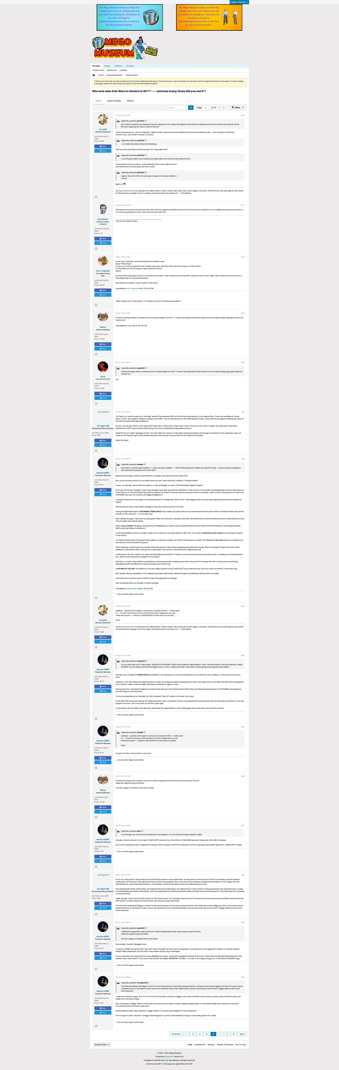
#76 (243, 115)
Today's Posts (98, 70)
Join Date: (98, 136)
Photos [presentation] (130, 101)
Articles (118, 66)
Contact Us (199, 1044)
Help (190, 1044)
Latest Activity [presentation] (114, 101)
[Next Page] (223, 107)
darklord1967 (132, 588)
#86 (243, 776)
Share (104, 146)
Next (242, 1034)
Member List (112, 70)
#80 (243, 362)
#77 (243, 205)
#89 (243, 922)
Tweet (104, 151)
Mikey (129, 325)
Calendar (123, 70)
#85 (243, 727)
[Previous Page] (219, 107)
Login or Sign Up (238, 2)
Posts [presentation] (98, 101)
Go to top (240, 1044)
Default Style (100, 1044)
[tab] (98, 101)
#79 (243, 313)
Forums (96, 66)
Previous (176, 1034)
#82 (243, 459)
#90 (243, 977)
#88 (243, 875)
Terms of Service (225, 1044)
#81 (243, 412)
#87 (243, 825)
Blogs (107, 66)
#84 (243, 655)
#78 (243, 257)
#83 (243, 606)
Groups (129, 66)
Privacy (211, 1044)
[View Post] (146, 121)
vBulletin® (169, 1056)
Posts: (96, 141)
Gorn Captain (132, 288)
